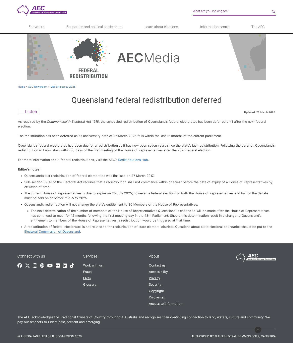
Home (21, 86)
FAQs (87, 278)
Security (155, 284)
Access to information (165, 304)
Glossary (89, 284)
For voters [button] (36, 27)
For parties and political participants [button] (94, 27)
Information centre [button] (214, 27)
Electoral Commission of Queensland (52, 231)
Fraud (87, 272)
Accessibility (158, 272)
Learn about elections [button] (161, 27)
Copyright (156, 291)
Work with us (93, 265)
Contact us (157, 265)
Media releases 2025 (63, 86)
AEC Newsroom (37, 86)
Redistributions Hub (133, 160)
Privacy (154, 278)
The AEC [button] (258, 27)
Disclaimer (157, 297)
